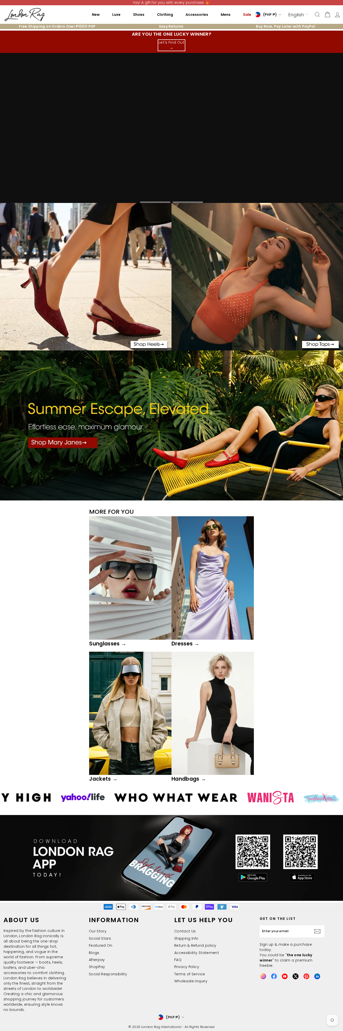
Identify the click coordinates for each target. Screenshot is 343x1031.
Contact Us (185, 931)
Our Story (97, 931)
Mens (226, 14)
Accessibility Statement (196, 952)
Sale (247, 14)
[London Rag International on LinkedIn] (317, 976)
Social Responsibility (108, 974)
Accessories (197, 14)
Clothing (165, 14)
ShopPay (97, 966)
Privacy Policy (186, 966)
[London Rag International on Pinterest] (306, 976)
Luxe (116, 14)
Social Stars (100, 938)
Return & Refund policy (195, 945)
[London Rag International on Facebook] (273, 976)
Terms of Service (189, 974)
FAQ (178, 959)
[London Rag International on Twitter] (295, 976)
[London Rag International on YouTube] (284, 976)
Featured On (100, 945)
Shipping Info (186, 938)
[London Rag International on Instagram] (263, 976)
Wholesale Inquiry (190, 981)
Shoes (138, 14)
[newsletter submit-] (318, 931)
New (96, 14)
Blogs (94, 952)
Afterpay (97, 959)
